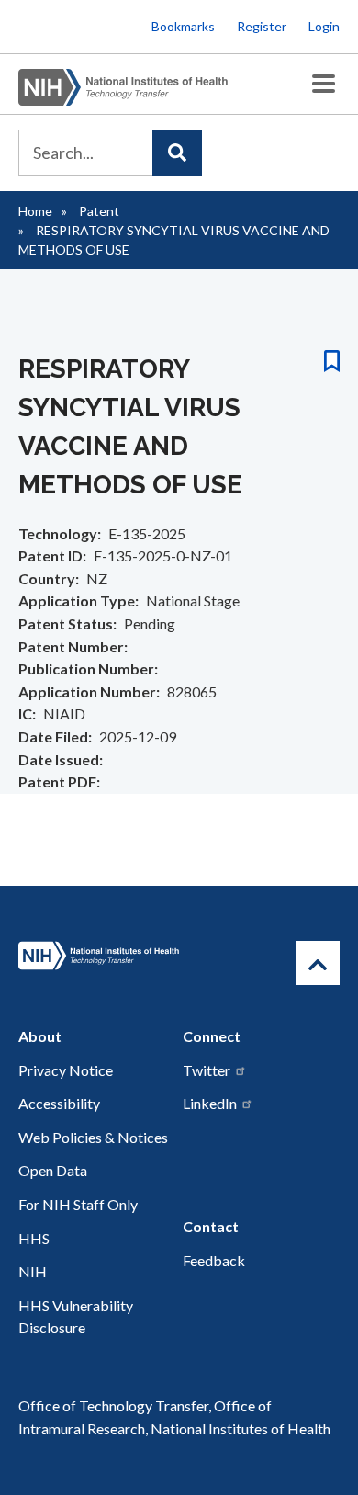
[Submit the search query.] (177, 153)
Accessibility (59, 1103)
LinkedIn (210, 1103)
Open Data (52, 1170)
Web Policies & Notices (93, 1137)
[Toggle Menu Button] (324, 84)
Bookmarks (183, 26)
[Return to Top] (318, 963)
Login (324, 26)
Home (35, 211)
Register (261, 26)
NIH (32, 1271)
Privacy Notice (65, 1070)
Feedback (214, 1260)
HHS (34, 1238)
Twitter (206, 1070)
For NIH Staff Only (78, 1204)
